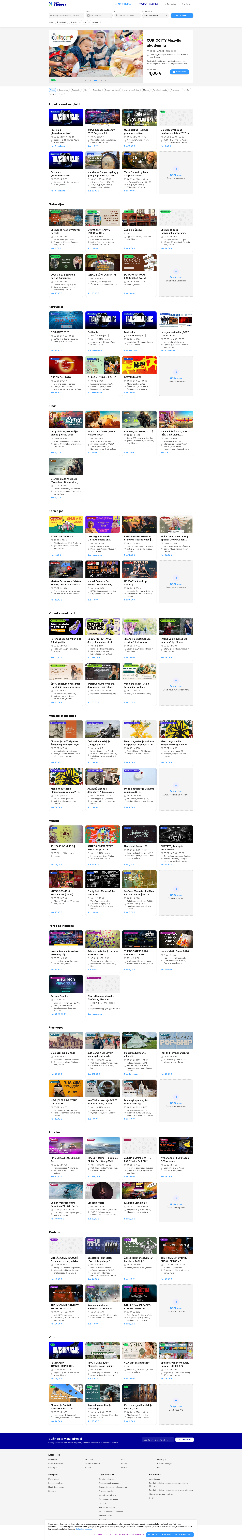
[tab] (86, 80)
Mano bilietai (123, 4)
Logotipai (103, 1503)
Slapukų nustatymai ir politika (161, 1494)
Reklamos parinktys (107, 1507)
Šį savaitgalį (61, 22)
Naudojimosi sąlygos (56, 1487)
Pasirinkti (101, 1534)
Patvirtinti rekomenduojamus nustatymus (170, 1535)
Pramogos (52, 1467)
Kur (115, 11)
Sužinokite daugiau (84, 1529)
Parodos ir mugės (164, 1463)
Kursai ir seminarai (55, 1463)
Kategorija (147, 11)
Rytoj (84, 22)
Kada (88, 11)
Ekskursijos (53, 1459)
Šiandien (74, 22)
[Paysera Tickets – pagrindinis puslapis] (57, 4)
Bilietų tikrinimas (105, 1515)
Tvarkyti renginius (147, 4)
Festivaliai (89, 1459)
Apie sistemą (154, 1479)
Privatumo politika (55, 1483)
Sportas (88, 1467)
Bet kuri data (95, 15)
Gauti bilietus (181, 72)
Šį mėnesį (95, 22)
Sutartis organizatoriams (109, 1483)
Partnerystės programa (108, 1499)
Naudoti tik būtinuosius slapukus (127, 1535)
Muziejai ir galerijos (93, 1463)
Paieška (183, 15)
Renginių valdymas (106, 1479)
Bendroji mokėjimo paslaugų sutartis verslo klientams (171, 1490)
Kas (50, 11)
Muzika (124, 1463)
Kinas (123, 1459)
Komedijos (161, 1459)
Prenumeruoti (184, 1440)
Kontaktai (52, 1491)
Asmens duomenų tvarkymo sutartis (113, 1487)
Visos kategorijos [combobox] (151, 15)
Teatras (124, 1467)
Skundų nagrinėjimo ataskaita (111, 1511)
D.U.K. (151, 1498)
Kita (158, 1467)
